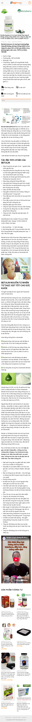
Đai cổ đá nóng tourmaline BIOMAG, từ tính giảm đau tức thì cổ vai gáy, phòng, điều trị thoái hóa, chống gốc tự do (8, 675)
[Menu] (2, 3)
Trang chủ (3, 41)
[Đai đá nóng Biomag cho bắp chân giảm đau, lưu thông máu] (8, 692)
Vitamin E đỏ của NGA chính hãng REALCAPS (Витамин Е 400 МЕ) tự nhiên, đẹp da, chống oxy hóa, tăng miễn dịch (23, 616)
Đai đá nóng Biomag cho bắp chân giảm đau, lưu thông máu (7, 705)
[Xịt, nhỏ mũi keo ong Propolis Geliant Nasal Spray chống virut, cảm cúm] (8, 631)
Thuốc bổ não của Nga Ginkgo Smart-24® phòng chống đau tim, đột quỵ (23, 674)
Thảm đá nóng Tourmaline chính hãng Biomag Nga (24, 643)
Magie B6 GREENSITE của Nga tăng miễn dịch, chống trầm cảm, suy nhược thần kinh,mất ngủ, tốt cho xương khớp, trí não (23, 707)
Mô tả (3, 100)
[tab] (16, 100)
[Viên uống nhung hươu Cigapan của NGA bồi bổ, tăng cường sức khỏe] (8, 601)
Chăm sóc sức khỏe (16, 41)
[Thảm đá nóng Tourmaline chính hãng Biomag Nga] (24, 631)
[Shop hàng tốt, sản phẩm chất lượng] (16, 2)
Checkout (24, 717)
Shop (9, 41)
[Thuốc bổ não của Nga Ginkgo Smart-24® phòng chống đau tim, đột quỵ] (24, 661)
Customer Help (17, 717)
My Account (8, 717)
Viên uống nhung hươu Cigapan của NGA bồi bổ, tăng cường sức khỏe (7, 614)
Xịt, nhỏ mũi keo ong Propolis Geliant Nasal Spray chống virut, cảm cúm (7, 645)
